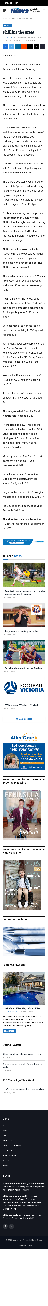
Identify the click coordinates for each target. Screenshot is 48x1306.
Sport (7, 26)
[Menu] (4, 10)
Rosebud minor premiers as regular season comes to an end (25, 592)
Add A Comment (24, 719)
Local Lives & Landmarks (13, 1145)
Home (5, 1126)
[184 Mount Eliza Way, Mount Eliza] (24, 988)
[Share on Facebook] (5, 46)
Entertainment (8, 1140)
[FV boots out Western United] (24, 689)
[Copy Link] (42, 46)
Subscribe (7, 1165)
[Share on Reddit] (24, 46)
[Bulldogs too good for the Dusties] (24, 652)
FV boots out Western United (21, 705)
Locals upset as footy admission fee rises (23, 1089)
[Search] (44, 10)
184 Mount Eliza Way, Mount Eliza (22, 1008)
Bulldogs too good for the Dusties (23, 668)
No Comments (17, 40)
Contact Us (7, 1150)
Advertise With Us (10, 1155)
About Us (6, 1160)
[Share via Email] (36, 46)
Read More (9, 1031)
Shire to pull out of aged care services (22, 1054)
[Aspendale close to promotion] (24, 615)
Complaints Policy (25, 1246)
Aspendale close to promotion (22, 631)
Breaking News (12, 3)
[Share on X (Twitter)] (11, 46)
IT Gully (8, 38)
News (5, 1131)
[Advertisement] (24, 1277)
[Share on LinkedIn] (18, 46)
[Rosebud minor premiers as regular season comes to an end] (24, 575)
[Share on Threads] (30, 46)
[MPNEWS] (25, 10)
